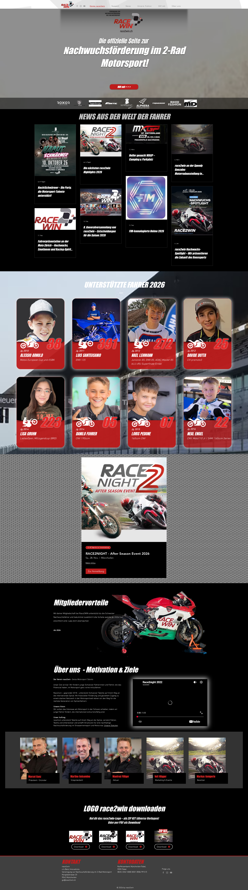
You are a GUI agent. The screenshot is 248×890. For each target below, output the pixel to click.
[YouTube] (84, 6)
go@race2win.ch (69, 880)
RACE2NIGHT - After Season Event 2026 (117, 554)
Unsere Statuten (111, 725)
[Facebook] (77, 6)
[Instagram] (81, 6)
